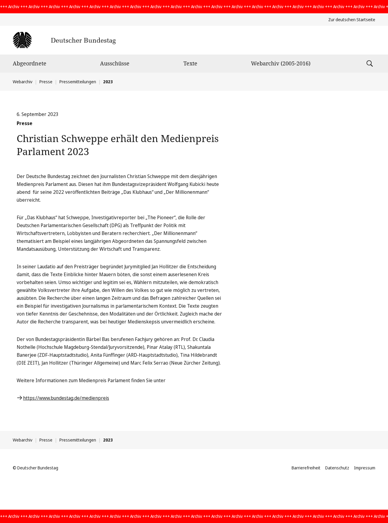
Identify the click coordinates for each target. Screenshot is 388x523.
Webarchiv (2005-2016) (280, 63)
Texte (190, 63)
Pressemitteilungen (77, 81)
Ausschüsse (114, 63)
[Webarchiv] (64, 40)
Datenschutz (337, 468)
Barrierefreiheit (306, 468)
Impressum (364, 468)
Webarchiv (22, 81)
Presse (45, 81)
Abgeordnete (29, 63)
